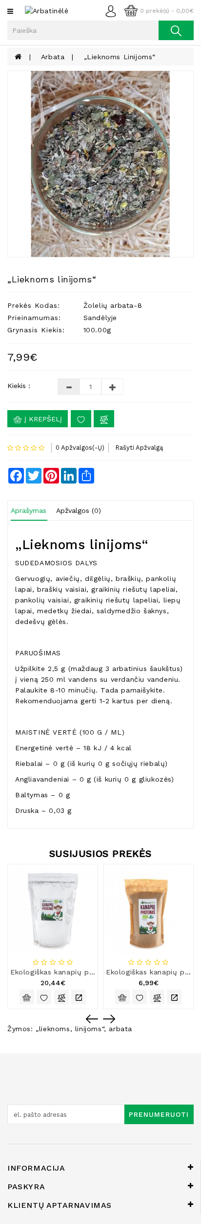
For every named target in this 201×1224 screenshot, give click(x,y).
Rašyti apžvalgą (139, 447)
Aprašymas (28, 510)
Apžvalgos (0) (78, 510)
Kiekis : (18, 386)
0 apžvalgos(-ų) (80, 447)
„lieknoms (53, 1029)
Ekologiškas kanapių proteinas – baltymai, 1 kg (93, 972)
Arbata (53, 57)
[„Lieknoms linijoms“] (100, 163)
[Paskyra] (113, 10)
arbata (120, 1029)
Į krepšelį (42, 419)
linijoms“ (89, 1029)
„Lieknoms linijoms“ (120, 57)
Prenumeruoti (159, 1114)
